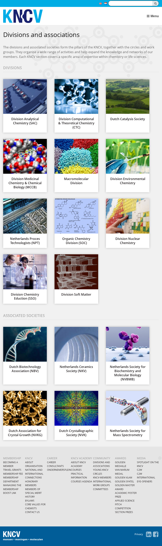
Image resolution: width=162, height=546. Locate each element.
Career (52, 458)
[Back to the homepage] (61, 16)
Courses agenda (81, 481)
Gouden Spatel (124, 481)
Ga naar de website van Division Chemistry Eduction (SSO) (25, 277)
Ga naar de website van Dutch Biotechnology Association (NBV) (25, 350)
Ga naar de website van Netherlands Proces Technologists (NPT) (25, 222)
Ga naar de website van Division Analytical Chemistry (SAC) (25, 102)
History (30, 496)
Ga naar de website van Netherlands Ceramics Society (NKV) (76, 350)
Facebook (156, 534)
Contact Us (32, 512)
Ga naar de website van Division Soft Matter (76, 275)
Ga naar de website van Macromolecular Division (76, 162)
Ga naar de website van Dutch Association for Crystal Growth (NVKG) (25, 414)
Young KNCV (100, 469)
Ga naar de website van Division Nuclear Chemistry (127, 222)
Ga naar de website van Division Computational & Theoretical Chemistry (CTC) (76, 104)
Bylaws (29, 500)
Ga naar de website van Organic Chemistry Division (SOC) (76, 222)
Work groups (101, 485)
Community (101, 458)
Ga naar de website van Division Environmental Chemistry (127, 162)
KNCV (28, 458)
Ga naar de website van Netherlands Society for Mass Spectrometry (127, 414)
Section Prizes (124, 512)
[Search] (155, 3)
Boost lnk (9, 492)
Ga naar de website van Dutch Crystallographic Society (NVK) (76, 414)
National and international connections (34, 473)
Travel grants (12, 469)
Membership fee (13, 473)
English (100, 3)
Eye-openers (144, 481)
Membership (12, 458)
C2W (139, 469)
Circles (97, 473)
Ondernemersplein (59, 469)
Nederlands (105, 3)
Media (141, 458)
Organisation (33, 466)
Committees (100, 489)
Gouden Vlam (123, 477)
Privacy (139, 534)
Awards (120, 458)
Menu (155, 16)
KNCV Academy (81, 458)
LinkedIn (149, 534)
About (29, 462)
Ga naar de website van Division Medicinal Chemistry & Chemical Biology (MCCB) (25, 164)
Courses (76, 469)
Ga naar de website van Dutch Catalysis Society (127, 100)
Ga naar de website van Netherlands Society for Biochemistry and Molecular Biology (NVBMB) (127, 354)
